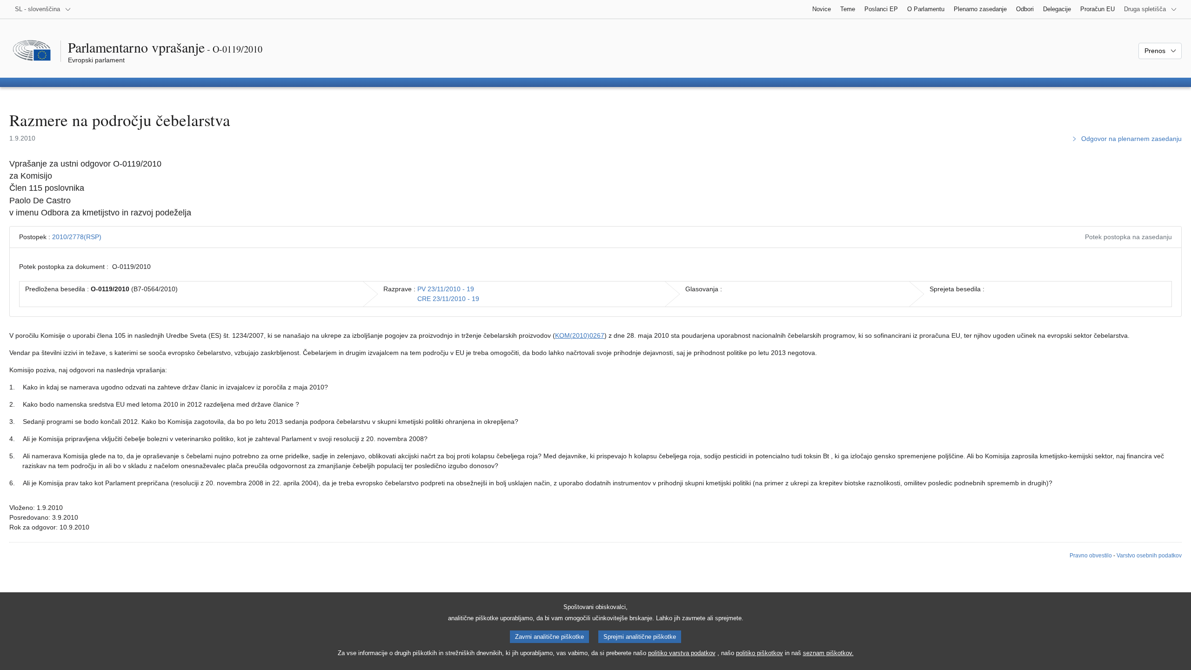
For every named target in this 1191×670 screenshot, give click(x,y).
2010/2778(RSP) (76, 237)
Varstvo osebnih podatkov (1149, 555)
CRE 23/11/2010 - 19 (448, 298)
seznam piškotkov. (828, 653)
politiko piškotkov (759, 653)
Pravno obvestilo (1091, 555)
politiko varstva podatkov (682, 653)
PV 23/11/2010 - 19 (445, 289)
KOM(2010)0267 (579, 335)
